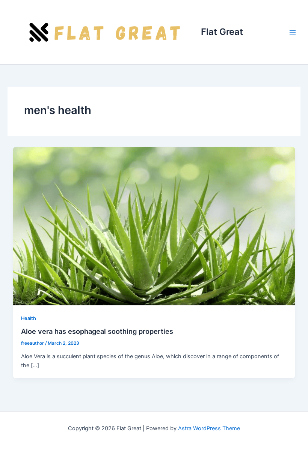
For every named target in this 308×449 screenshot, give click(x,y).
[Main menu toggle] (292, 32)
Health (28, 318)
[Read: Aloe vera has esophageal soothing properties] (154, 225)
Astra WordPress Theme (209, 428)
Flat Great (222, 31)
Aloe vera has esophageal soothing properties (97, 331)
